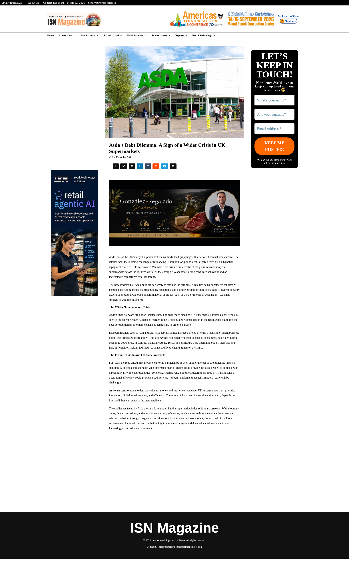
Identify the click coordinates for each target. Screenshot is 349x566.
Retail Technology (202, 35)
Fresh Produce (135, 35)
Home (50, 35)
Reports (179, 35)
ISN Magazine (174, 528)
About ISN (34, 2)
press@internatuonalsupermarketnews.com (180, 546)
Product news (88, 35)
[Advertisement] (174, 459)
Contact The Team (53, 2)
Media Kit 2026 (76, 2)
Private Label (111, 35)
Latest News (65, 35)
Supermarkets (159, 35)
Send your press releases (102, 2)
